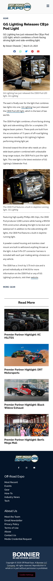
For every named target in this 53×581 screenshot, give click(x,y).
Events (8, 486)
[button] (14, 51)
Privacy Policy (11, 524)
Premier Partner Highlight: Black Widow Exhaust (24, 406)
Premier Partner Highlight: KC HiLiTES (22, 336)
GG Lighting (26, 107)
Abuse (7, 531)
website (34, 277)
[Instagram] (26, 467)
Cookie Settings (26, 574)
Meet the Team (12, 516)
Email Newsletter (13, 520)
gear (12, 287)
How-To (8, 493)
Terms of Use (11, 528)
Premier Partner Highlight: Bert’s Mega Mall (24, 441)
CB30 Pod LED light (15, 111)
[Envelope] (34, 467)
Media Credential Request (18, 539)
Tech (6, 501)
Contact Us (10, 535)
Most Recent (11, 482)
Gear (5, 18)
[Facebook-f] (18, 467)
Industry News (12, 497)
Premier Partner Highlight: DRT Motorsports (23, 371)
